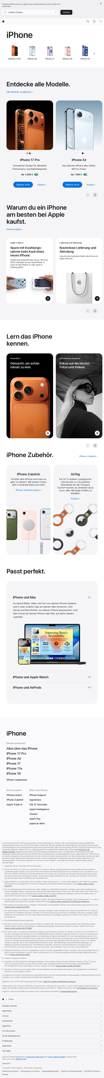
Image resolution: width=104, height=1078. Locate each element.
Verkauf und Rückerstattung (71, 1071)
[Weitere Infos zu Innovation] (29, 395)
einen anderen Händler (56, 1057)
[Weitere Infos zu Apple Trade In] (29, 271)
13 (64, 487)
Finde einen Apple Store (35, 1057)
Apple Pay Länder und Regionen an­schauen (59, 982)
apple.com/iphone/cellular (20, 955)
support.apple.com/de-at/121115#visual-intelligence (69, 902)
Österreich (6, 1063)
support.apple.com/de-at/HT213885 (18, 928)
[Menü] (101, 21)
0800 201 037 (20, 1059)
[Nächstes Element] (94, 53)
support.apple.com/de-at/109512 (68, 966)
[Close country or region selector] (101, 3)
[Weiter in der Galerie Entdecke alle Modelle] (95, 195)
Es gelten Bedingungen (68, 991)
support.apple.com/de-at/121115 (44, 896)
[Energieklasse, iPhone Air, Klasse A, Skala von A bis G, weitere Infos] (85, 174)
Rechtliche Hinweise (92, 1071)
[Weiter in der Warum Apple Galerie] (95, 311)
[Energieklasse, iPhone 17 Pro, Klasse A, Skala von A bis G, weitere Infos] (36, 174)
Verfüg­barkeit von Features (87, 988)
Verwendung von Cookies (29, 1071)
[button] (30, 12)
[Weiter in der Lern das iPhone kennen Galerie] (95, 445)
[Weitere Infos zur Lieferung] (79, 271)
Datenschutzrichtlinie (10, 1071)
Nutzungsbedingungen (50, 1071)
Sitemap (5, 1074)
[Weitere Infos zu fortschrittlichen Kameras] (79, 395)
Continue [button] (66, 12)
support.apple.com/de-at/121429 (16, 907)
